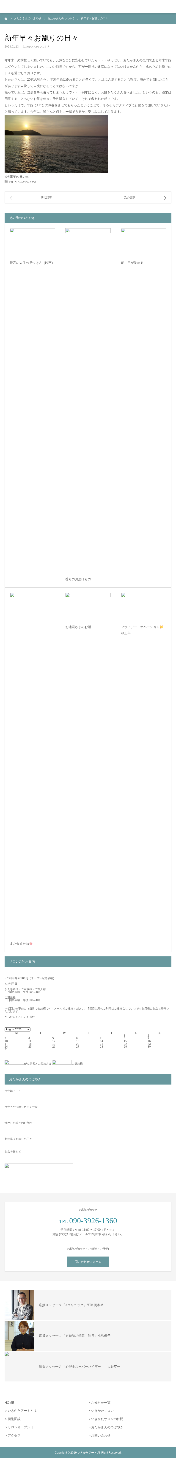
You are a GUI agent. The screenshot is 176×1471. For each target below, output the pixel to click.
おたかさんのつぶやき (36, 46)
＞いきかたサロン (101, 1410)
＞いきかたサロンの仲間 (105, 1419)
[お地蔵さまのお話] (87, 606)
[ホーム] (6, 18)
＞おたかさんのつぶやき (105, 1427)
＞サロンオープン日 (19, 1427)
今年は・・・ (13, 1090)
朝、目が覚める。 (134, 263)
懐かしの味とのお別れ (18, 1122)
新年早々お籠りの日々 (18, 1139)
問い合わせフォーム (88, 1261)
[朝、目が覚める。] (143, 242)
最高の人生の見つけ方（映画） (32, 263)
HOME (9, 1402)
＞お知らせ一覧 (99, 1402)
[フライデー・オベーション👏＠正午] (143, 606)
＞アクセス (13, 1435)
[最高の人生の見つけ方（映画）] (32, 242)
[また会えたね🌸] (32, 765)
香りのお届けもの (78, 579)
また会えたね (19, 943)
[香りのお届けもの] (87, 400)
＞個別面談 (13, 1419)
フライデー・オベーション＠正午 (140, 630)
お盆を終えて (13, 1151)
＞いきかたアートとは (21, 1410)
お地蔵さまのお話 (78, 627)
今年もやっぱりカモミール (21, 1106)
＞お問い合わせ (99, 1435)
